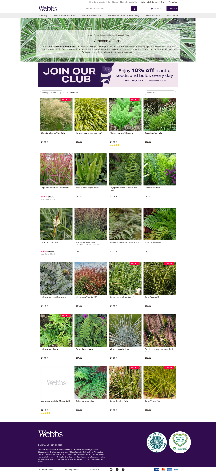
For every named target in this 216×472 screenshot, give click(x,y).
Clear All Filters (13, 168)
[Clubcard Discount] (108, 75)
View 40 (29, 167)
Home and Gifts (153, 15)
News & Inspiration (129, 2)
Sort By (150, 93)
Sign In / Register (169, 2)
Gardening (42, 15)
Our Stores (113, 2)
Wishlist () (149, 2)
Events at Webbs (97, 2)
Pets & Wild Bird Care (91, 15)
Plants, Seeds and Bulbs (65, 15)
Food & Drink (172, 15)
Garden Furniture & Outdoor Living (123, 15)
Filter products (49, 93)
